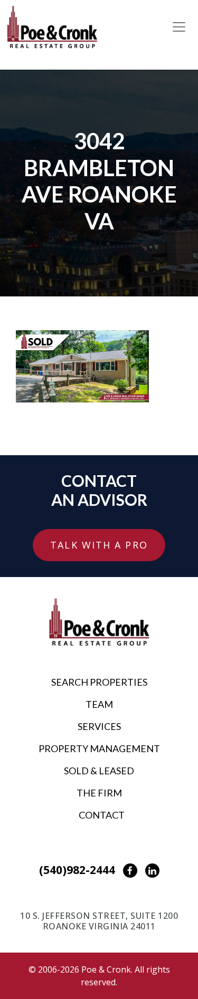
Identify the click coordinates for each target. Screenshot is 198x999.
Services (99, 726)
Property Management (99, 748)
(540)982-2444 (77, 869)
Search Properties (99, 682)
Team (99, 704)
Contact (102, 815)
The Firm (99, 793)
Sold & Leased (99, 770)
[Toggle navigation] (179, 27)
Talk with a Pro (99, 545)
